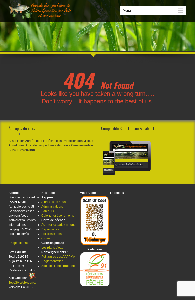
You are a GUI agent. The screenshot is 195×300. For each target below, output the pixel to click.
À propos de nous (53, 202)
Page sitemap (19, 243)
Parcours (47, 211)
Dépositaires (50, 229)
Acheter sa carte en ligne (58, 225)
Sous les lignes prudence (58, 266)
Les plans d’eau (52, 247)
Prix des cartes (51, 234)
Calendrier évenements (57, 215)
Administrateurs (52, 206)
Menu (127, 10)
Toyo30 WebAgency (22, 282)
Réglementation (52, 261)
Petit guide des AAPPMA (58, 256)
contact (46, 238)
